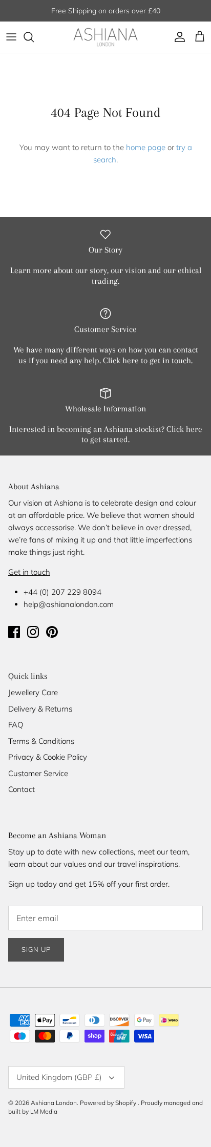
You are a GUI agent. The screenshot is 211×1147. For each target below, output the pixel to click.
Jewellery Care (33, 692)
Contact (21, 789)
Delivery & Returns (40, 709)
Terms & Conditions (41, 741)
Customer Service (38, 773)
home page (145, 147)
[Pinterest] (52, 632)
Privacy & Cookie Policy (47, 757)
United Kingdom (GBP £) (59, 1077)
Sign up (36, 949)
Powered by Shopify (108, 1103)
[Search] (34, 37)
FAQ (15, 724)
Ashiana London (54, 1103)
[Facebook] (14, 632)
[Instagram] (33, 632)
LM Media (43, 1111)
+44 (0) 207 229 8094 (62, 592)
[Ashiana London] (105, 37)
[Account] (177, 37)
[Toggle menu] (11, 37)
